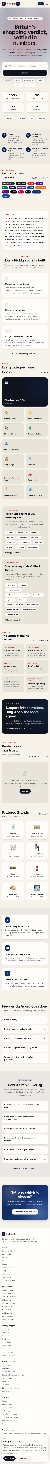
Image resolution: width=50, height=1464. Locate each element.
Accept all (9, 1458)
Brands (4, 1264)
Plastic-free (11, 585)
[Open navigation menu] (47, 4)
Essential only (24, 1458)
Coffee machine (30, 85)
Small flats (10, 537)
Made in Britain (7, 1293)
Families (9, 547)
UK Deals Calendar (9, 1297)
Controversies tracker (10, 1417)
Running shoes (29, 80)
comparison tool (28, 242)
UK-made (22, 600)
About (4, 1401)
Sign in (25, 791)
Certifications (7, 1407)
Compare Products (23, 1211)
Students (10, 532)
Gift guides (6, 1271)
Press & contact (8, 1424)
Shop (41, 4)
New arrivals (6, 1254)
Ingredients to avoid (9, 1414)
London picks (7, 1313)
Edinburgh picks (8, 1319)
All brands (42, 814)
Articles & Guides (8, 1280)
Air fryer (17, 80)
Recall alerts (6, 1421)
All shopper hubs (12, 553)
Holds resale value (29, 610)
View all (42, 372)
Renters (34, 532)
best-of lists (17, 239)
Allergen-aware (12, 614)
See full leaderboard (37, 757)
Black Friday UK (7, 1306)
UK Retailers (6, 1300)
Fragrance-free (33, 605)
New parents (22, 532)
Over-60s (20, 547)
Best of (4, 1258)
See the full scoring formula (23, 354)
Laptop (40, 80)
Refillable (23, 585)
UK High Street (7, 1290)
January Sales (7, 1310)
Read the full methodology (24, 1168)
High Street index (38, 178)
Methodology (7, 1404)
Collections (6, 1274)
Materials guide (7, 1411)
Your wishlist (6, 1277)
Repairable (10, 600)
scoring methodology (14, 245)
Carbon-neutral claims (15, 605)
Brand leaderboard (9, 1261)
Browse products (8, 1251)
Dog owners (22, 537)
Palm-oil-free (37, 595)
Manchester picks (8, 1316)
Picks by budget (8, 1267)
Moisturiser (18, 85)
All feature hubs (11, 620)
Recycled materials (13, 590)
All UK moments (39, 640)
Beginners (38, 542)
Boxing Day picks (8, 1303)
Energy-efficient (12, 610)
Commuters (11, 542)
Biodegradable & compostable (17, 595)
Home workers (25, 542)
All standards (7, 1391)
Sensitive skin (33, 547)
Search (25, 73)
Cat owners (35, 537)
